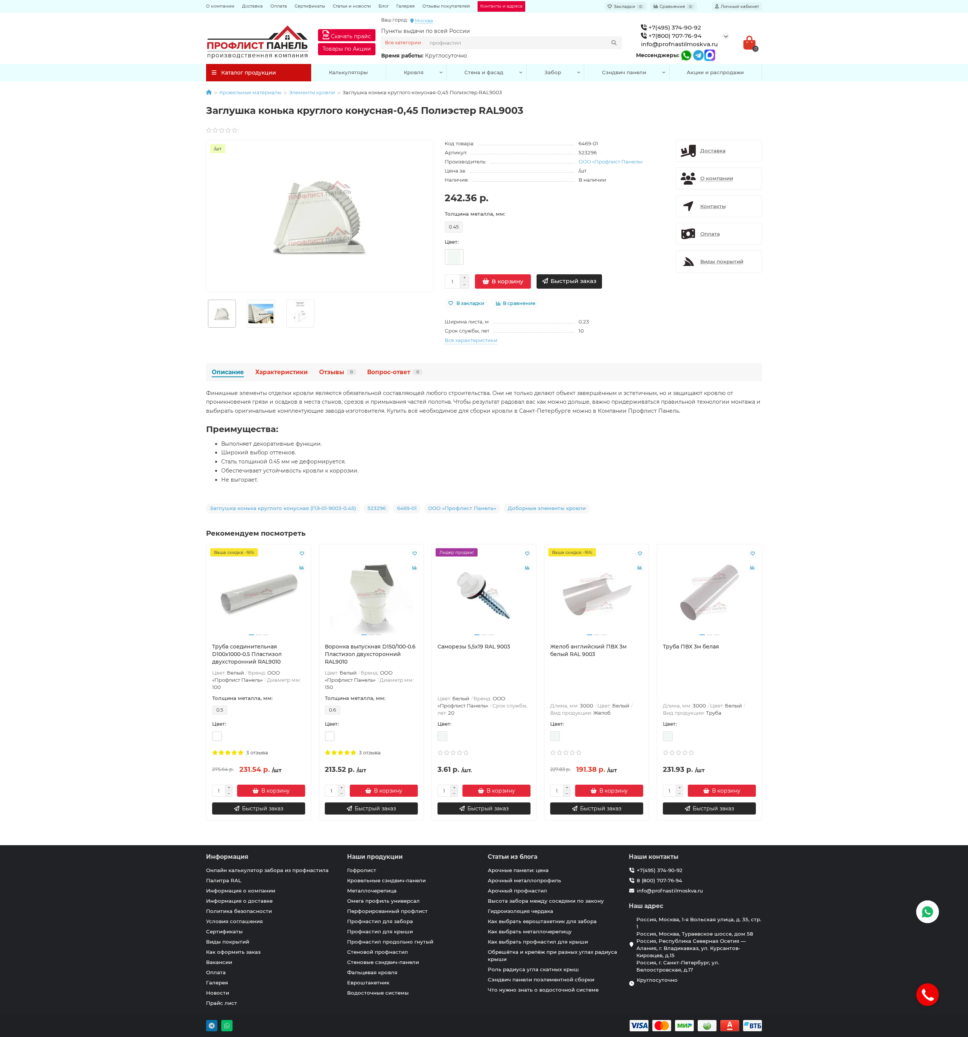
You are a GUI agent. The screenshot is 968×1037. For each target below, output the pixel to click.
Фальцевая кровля (372, 972)
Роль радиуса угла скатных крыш (533, 969)
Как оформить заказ (233, 952)
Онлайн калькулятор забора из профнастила (267, 870)
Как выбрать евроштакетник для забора (542, 921)
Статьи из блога (512, 856)
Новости (217, 993)
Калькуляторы (348, 72)
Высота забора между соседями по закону (546, 901)
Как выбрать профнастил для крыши (538, 942)
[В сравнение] (301, 568)
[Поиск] (614, 43)
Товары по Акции (347, 48)
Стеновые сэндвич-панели (383, 962)
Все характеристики (471, 340)
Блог (384, 6)
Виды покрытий (227, 942)
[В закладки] (301, 553)
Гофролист (361, 870)
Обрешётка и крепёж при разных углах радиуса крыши (552, 955)
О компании (220, 6)
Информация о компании (240, 891)
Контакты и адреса (501, 6)
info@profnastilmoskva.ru (679, 44)
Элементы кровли (312, 92)
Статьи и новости (352, 6)
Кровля (414, 72)
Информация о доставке (239, 901)
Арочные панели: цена (518, 870)
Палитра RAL (223, 880)
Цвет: (452, 242)
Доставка (252, 6)
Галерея (405, 6)
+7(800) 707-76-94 (674, 35)
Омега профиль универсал (383, 901)
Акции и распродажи (715, 72)
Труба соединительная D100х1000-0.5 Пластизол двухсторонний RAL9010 (247, 654)
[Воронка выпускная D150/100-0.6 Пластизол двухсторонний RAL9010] (371, 593)
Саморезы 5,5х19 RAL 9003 (473, 646)
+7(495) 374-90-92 (674, 27)
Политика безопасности (239, 911)
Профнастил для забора (380, 921)
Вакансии (219, 962)
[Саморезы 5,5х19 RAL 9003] (484, 593)
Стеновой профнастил (377, 952)
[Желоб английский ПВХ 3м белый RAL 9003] (596, 593)
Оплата (278, 6)
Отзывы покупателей (446, 6)
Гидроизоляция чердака (520, 911)
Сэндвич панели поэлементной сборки (541, 979)
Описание (228, 372)
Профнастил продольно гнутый (390, 942)
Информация (227, 856)
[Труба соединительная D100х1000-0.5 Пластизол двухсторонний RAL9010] (258, 593)
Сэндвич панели (624, 72)
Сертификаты (310, 6)
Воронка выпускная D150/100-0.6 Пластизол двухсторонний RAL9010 (370, 654)
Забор (552, 72)
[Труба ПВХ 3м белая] (709, 593)
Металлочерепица (372, 891)
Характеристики (281, 372)
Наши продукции (375, 856)
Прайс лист (221, 1003)
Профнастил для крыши (380, 931)
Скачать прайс (350, 36)
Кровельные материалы (250, 92)
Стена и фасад (483, 72)
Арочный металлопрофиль (524, 880)
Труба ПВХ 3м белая (691, 646)
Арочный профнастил (517, 891)
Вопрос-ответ (393, 372)
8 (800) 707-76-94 (659, 880)
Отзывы (336, 372)
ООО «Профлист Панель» (611, 162)
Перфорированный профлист (387, 911)
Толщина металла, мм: (475, 214)
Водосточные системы (378, 993)
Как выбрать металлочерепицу (530, 931)
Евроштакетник (368, 982)
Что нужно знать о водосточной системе (543, 990)
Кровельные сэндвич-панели (386, 880)
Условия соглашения (234, 921)
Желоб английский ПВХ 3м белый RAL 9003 (588, 650)
